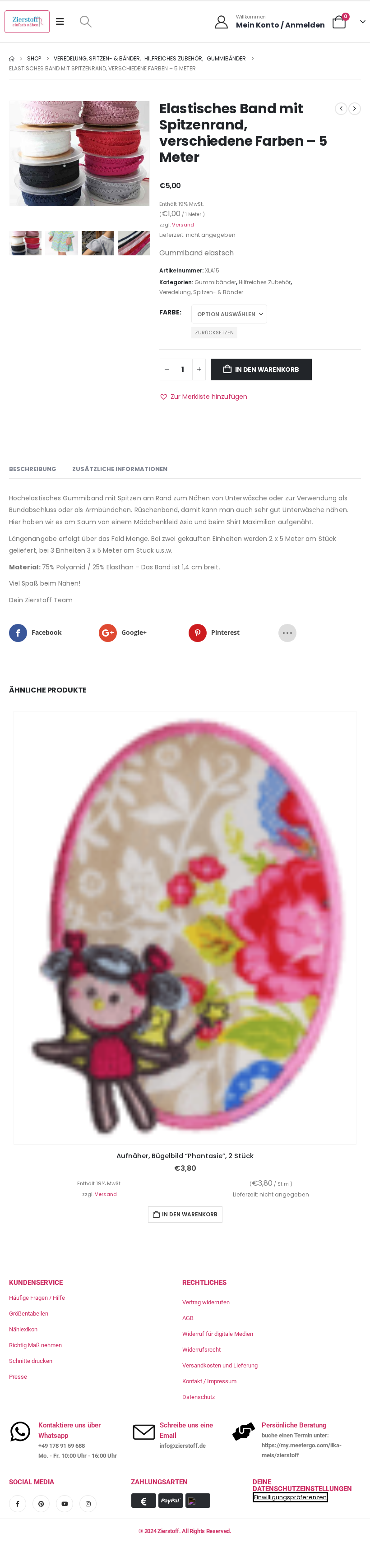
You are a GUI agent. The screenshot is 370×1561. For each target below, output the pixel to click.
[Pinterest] (41, 1503)
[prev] (341, 108)
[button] (85, 22)
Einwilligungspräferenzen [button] (290, 1497)
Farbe (169, 312)
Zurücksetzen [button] (214, 332)
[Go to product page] (185, 928)
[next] (354, 108)
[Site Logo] (27, 21)
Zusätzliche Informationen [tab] (119, 469)
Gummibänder (215, 282)
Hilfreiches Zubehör (265, 282)
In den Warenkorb (267, 369)
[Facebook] (17, 1503)
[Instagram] (88, 1503)
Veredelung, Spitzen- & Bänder (201, 292)
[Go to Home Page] (11, 59)
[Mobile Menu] (63, 21)
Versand (183, 224)
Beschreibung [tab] (32, 469)
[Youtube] (64, 1503)
